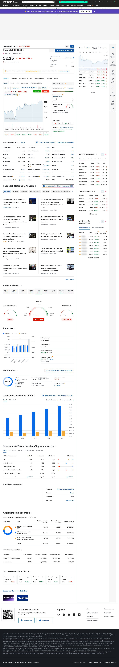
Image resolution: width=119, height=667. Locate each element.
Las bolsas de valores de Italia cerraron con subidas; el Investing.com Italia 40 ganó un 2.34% (52, 203)
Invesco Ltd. (8, 562)
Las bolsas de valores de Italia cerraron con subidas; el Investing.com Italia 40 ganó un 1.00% (14, 252)
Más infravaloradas (84, 227)
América (79, 8)
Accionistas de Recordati (16, 512)
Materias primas (94, 47)
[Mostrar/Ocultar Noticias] (40, 88)
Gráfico (14, 78)
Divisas (81, 48)
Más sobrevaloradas (98, 227)
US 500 (81, 75)
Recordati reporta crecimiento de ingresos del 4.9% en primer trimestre (52, 219)
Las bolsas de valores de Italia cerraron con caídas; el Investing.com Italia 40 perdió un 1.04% (15, 220)
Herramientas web (92, 620)
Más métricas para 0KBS (66, 142)
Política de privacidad (95, 662)
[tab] (6, 291)
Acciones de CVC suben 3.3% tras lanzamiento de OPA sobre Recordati (14, 202)
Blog (88, 609)
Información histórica (36, 83)
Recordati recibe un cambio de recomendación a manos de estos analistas (14, 236)
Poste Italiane (37, 577)
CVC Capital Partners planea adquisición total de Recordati (52, 249)
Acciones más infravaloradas (84, 222)
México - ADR (71, 8)
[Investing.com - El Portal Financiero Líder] (10, 2)
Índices (88, 48)
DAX (80, 81)
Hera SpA (50, 577)
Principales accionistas (22, 83)
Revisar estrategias (64, 71)
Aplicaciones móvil (92, 613)
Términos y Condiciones (79, 662)
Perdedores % (102, 159)
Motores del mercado (87, 154)
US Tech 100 (82, 78)
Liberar (30, 477)
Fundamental (39, 78)
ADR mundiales (62, 8)
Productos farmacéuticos (65, 489)
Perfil (12, 83)
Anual (5, 400)
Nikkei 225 (82, 83)
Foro (56, 78)
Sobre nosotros (109, 609)
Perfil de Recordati (13, 484)
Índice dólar (82, 86)
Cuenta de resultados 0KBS (18, 395)
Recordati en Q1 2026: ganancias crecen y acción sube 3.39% (15, 268)
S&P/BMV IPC (83, 69)
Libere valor (68, 58)
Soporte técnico (109, 616)
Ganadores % (92, 159)
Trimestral (12, 400)
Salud (72, 493)
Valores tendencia (86, 191)
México (27, 8)
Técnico (49, 78)
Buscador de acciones (77, 5)
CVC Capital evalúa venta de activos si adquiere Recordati (51, 235)
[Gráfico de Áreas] (8, 88)
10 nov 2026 (46, 169)
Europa (84, 8)
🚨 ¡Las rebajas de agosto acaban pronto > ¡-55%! (73, 2)
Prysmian (7, 577)
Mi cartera (90, 616)
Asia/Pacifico (91, 8)
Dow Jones (82, 72)
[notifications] (111, 2)
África (97, 8)
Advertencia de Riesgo (110, 662)
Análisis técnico (11, 285)
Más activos (82, 159)
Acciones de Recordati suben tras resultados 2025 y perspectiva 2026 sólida (51, 268)
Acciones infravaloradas (106, 8)
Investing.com (7, 207)
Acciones (6, 8)
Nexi (20, 577)
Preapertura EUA (34, 8)
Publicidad (107, 613)
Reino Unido (70, 500)
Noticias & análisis (25, 78)
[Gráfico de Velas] (5, 88)
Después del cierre (45, 8)
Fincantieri (65, 577)
